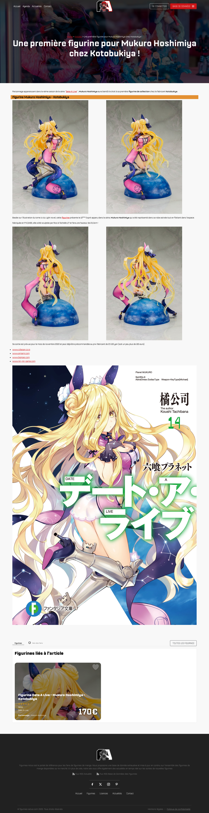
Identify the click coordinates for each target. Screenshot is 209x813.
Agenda (26, 6)
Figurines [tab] (18, 643)
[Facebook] (92, 784)
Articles (78, 36)
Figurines (91, 793)
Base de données (181, 6)
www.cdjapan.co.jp (21, 349)
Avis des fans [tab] (37, 643)
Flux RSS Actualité (83, 774)
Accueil (17, 6)
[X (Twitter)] (100, 784)
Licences (104, 793)
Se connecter (159, 6)
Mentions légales (155, 809)
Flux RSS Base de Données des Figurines (118, 774)
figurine (66, 217)
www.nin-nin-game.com (23, 361)
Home (70, 36)
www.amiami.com (21, 353)
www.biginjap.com (21, 357)
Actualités (37, 6)
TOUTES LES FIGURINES (183, 643)
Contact (47, 6)
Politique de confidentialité (178, 809)
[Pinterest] (116, 784)
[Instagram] (108, 784)
